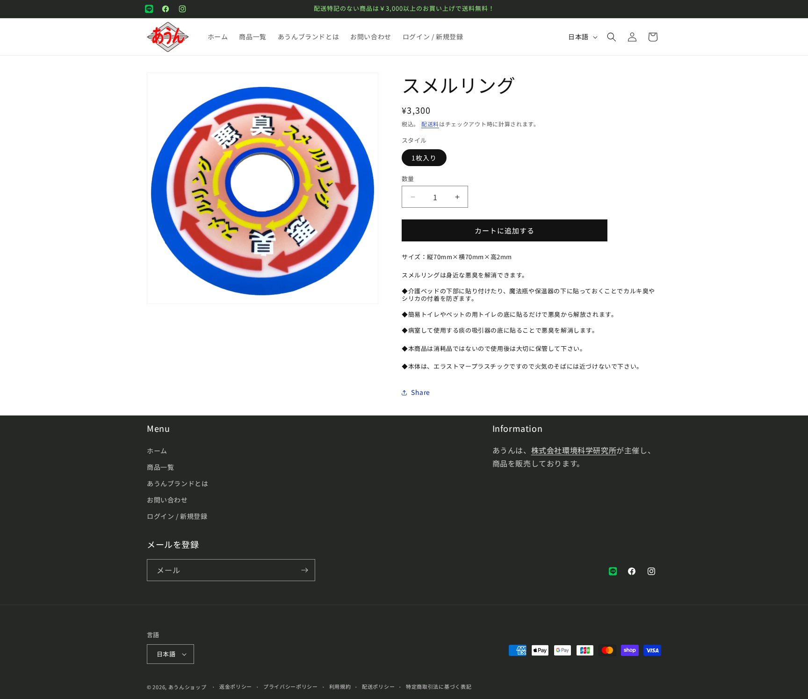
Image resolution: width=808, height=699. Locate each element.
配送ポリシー (378, 686)
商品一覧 (160, 467)
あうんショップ (187, 687)
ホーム (157, 450)
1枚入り (424, 157)
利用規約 (340, 686)
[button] (611, 37)
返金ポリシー (235, 686)
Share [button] (420, 392)
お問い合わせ (167, 499)
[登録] (304, 570)
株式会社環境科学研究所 (574, 450)
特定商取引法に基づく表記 (438, 686)
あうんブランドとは (177, 483)
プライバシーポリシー (290, 686)
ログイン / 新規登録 (177, 516)
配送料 (430, 124)
